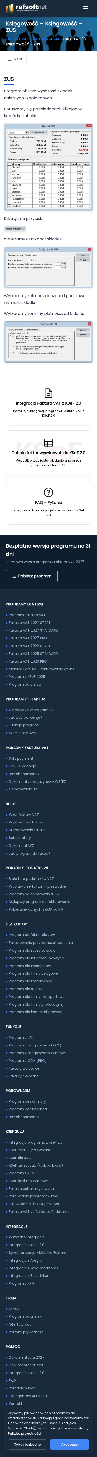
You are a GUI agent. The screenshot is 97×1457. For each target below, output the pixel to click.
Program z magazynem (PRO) (35, 1045)
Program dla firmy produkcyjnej (36, 1004)
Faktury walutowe (24, 1068)
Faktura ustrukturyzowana (31, 1188)
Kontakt (15, 1403)
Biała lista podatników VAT (31, 878)
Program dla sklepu (25, 988)
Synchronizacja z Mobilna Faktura (37, 1252)
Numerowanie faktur (27, 829)
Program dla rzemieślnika (30, 981)
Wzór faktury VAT (24, 814)
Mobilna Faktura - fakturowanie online (42, 669)
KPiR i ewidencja (22, 766)
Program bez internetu (28, 1109)
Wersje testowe (22, 732)
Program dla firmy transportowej (37, 996)
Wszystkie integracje (27, 1237)
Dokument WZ (21, 845)
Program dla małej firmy (30, 965)
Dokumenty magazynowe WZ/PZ (37, 781)
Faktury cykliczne (24, 1076)
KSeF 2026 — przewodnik (30, 1150)
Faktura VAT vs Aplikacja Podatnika (39, 1211)
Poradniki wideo (22, 1388)
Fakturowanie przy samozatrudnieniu (41, 942)
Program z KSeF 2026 (27, 676)
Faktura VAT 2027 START (30, 622)
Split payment (21, 758)
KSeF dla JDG (20, 1157)
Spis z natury (20, 837)
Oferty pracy (20, 1324)
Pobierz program (34, 576)
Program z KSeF (22, 1173)
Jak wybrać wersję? (25, 717)
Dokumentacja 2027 (26, 1357)
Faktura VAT (17, 39)
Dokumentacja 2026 (26, 1365)
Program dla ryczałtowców (32, 950)
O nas (14, 1308)
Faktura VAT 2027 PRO (28, 637)
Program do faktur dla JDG (32, 934)
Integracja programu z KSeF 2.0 (36, 1142)
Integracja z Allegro (25, 1260)
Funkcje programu (25, 725)
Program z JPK (21, 1037)
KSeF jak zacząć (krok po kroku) (36, 1165)
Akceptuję (69, 1444)
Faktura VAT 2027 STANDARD (33, 630)
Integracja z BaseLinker (28, 1275)
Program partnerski (25, 1316)
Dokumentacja (45, 39)
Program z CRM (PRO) (28, 1060)
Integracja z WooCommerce (34, 1268)
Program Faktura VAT (27, 614)
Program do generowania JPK (34, 894)
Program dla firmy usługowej (34, 973)
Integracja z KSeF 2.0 (26, 1244)
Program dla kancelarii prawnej (35, 1011)
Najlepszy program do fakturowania (39, 901)
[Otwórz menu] (85, 8)
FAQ (12, 1380)
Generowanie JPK (24, 789)
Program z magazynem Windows (37, 1052)
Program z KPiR (21, 1283)
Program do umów (25, 684)
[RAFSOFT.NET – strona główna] (26, 8)
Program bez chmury (27, 1101)
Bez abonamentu (24, 773)
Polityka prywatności (26, 1332)
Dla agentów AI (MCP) (28, 1395)
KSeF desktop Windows (28, 1180)
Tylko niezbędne (27, 1444)
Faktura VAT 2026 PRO (28, 661)
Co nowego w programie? (31, 709)
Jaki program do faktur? (29, 853)
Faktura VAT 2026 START (30, 645)
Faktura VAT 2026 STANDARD (33, 653)
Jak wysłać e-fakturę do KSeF (34, 1203)
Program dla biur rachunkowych (36, 958)
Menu (18, 59)
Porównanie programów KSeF (34, 1196)
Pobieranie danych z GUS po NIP (36, 909)
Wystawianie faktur (25, 822)
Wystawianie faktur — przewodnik (38, 886)
